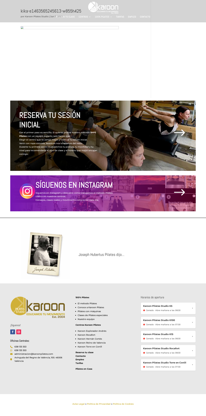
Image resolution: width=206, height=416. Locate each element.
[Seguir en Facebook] (12, 331)
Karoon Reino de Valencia (92, 342)
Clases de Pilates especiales (93, 315)
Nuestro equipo (86, 319)
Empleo (132, 17)
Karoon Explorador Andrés (92, 331)
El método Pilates (87, 303)
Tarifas (120, 17)
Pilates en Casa (84, 369)
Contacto (145, 17)
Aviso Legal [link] (78, 404)
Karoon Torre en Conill (90, 346)
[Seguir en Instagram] (18, 331)
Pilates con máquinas (89, 311)
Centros (83, 17)
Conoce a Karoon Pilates (91, 307)
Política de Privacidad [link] (99, 404)
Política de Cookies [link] (123, 404)
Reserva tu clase (65, 17)
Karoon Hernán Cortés (90, 338)
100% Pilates (102, 17)
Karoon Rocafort (86, 335)
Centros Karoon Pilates (88, 325)
